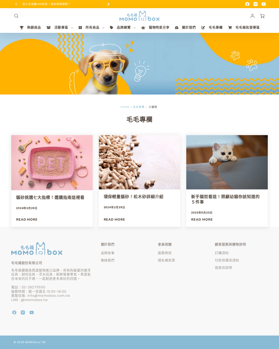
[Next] (108, 4)
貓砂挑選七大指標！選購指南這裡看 (50, 197)
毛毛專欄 (138, 107)
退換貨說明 (223, 267)
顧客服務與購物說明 (230, 244)
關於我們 (108, 244)
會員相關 (165, 244)
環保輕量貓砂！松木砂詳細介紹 (134, 197)
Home (125, 107)
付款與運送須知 (227, 260)
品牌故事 (108, 253)
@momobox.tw (34, 300)
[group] (62, 4)
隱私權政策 (166, 260)
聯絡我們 (108, 260)
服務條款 (165, 253)
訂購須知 (222, 253)
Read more (27, 220)
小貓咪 (153, 107)
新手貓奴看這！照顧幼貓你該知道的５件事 (225, 199)
